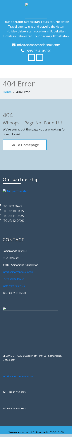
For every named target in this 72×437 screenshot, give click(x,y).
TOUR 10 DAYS (13, 211)
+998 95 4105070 (38, 50)
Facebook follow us (13, 279)
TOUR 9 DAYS (12, 206)
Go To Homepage (25, 145)
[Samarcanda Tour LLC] (36, 10)
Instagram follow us (14, 286)
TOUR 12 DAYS (13, 221)
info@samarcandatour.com (38, 45)
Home (7, 92)
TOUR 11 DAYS (13, 216)
